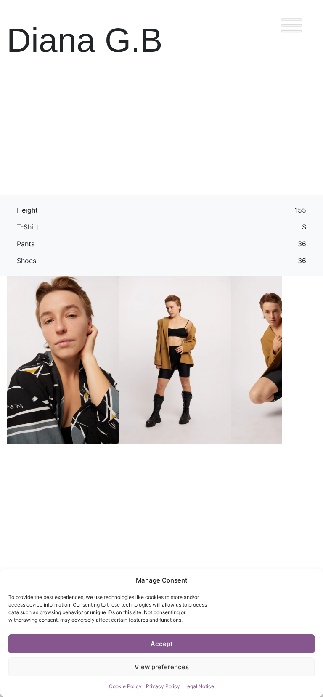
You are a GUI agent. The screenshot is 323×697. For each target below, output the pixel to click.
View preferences (162, 667)
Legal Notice (199, 686)
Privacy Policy (163, 686)
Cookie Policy (125, 686)
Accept (162, 644)
